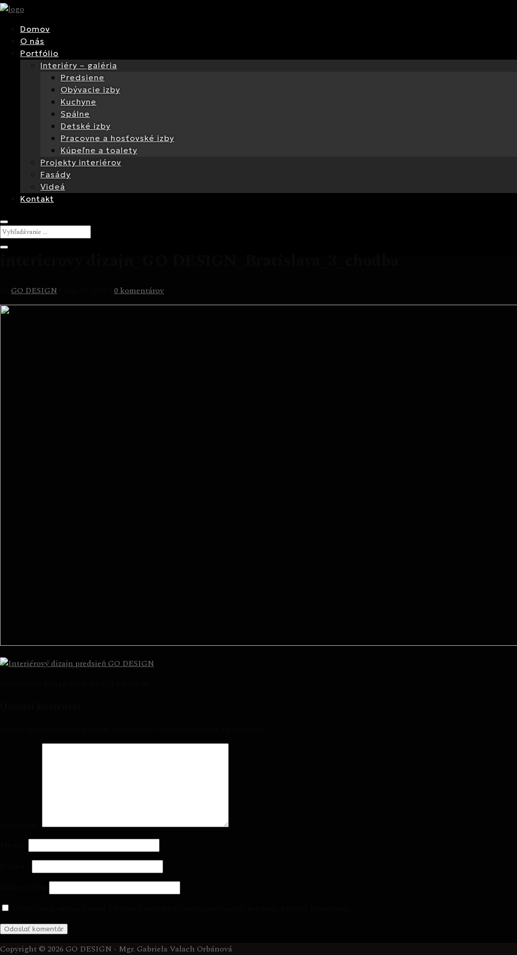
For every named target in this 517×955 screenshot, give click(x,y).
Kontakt (37, 199)
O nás (32, 41)
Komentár (21, 825)
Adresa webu (23, 887)
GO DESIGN (34, 290)
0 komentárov (139, 290)
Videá (52, 186)
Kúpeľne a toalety (99, 150)
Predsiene (83, 77)
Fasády (55, 174)
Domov (35, 29)
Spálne (75, 114)
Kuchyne (78, 102)
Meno (13, 845)
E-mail (15, 866)
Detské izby (86, 126)
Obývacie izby (90, 89)
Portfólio (39, 53)
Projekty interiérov (80, 162)
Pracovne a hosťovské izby (117, 138)
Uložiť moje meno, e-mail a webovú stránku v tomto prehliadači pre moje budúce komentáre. (181, 908)
